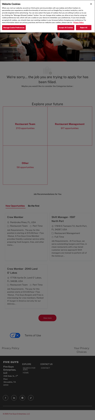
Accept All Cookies (66, 28)
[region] (47, 16)
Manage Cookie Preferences (13, 28)
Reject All (83, 28)
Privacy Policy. (78, 22)
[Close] (91, 4)
